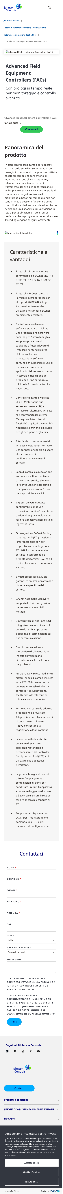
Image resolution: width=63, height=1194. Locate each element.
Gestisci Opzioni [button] (31, 1172)
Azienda (13, 913)
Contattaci (31, 129)
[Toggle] (57, 7)
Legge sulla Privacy (12, 1191)
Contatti (19, 1088)
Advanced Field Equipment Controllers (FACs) (30, 118)
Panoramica (11, 122)
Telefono (14, 902)
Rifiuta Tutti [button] (31, 1181)
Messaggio (14, 959)
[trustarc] (54, 1191)
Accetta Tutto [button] (31, 1162)
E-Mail (12, 890)
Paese (10, 936)
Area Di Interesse (19, 947)
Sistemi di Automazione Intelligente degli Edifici (25, 27)
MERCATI (9, 1119)
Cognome (14, 879)
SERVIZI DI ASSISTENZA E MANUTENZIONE (29, 1109)
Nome (11, 867)
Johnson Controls (11, 20)
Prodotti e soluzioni (16, 1099)
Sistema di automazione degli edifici (20, 35)
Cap (9, 924)
